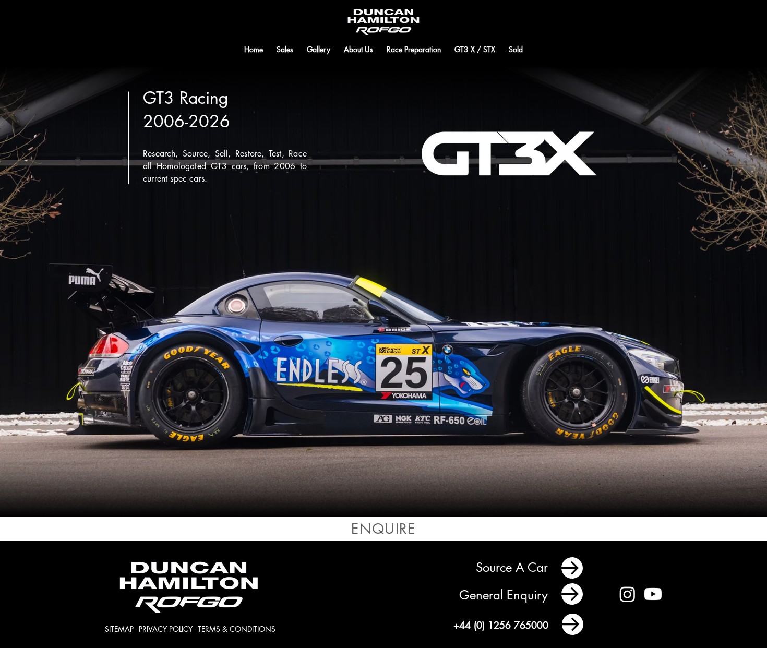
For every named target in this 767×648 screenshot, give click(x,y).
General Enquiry (505, 595)
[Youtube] (653, 594)
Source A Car (514, 567)
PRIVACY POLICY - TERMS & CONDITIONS (207, 629)
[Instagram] (627, 594)
